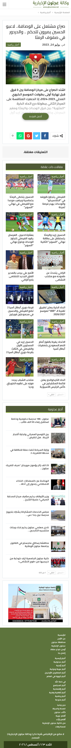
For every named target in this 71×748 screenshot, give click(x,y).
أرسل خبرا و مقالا (58, 649)
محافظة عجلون (58, 642)
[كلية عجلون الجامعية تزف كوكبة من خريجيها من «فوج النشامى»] (58, 562)
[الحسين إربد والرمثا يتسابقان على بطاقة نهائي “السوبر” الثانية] (51, 222)
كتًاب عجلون (60, 712)
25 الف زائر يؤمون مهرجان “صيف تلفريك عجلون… (27, 467)
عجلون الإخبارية (58, 645)
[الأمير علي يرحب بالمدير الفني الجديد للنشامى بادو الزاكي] (20, 260)
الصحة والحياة (59, 708)
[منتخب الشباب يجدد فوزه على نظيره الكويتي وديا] (20, 367)
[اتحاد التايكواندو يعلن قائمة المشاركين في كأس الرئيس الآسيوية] (51, 367)
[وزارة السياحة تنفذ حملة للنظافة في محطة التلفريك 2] (58, 453)
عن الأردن (61, 638)
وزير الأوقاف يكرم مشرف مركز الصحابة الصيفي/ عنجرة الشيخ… (28, 498)
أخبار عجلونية (59, 662)
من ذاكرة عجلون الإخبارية (54, 723)
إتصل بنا (62, 653)
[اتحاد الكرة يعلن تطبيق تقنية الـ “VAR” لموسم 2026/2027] (51, 294)
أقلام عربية (61, 715)
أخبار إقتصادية (59, 689)
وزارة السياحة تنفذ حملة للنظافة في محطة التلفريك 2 (29, 451)
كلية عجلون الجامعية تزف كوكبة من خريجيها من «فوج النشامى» (29, 560)
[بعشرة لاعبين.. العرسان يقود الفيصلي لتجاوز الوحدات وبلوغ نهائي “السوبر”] (20, 222)
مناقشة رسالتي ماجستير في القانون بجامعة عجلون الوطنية (29, 544)
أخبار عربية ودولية (58, 669)
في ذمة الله (60, 681)
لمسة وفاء (60, 726)
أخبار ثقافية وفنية (57, 692)
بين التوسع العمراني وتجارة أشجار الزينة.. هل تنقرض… (31, 436)
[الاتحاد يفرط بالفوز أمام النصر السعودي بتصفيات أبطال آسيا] (51, 329)
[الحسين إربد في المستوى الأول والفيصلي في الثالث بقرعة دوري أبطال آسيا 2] (20, 329)
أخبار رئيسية (60, 658)
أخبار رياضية (13, 44)
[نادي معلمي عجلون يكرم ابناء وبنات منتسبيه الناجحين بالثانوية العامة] (58, 531)
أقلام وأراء (61, 719)
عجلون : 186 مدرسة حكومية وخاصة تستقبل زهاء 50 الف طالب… (30, 420)
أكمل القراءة (35, 116)
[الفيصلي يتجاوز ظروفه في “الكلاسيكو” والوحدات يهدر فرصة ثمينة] (51, 184)
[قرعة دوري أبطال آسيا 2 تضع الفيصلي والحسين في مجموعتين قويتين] (20, 294)
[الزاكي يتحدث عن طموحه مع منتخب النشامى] (51, 260)
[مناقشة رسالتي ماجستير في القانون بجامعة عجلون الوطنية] (58, 547)
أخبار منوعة (60, 699)
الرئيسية (62, 635)
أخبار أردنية (61, 665)
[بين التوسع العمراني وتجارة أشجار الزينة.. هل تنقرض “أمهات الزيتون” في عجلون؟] (58, 438)
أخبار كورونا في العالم (56, 676)
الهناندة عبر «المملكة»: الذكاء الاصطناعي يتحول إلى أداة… (32, 482)
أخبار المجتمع (59, 685)
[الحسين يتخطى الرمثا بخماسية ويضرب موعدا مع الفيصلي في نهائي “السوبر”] (20, 184)
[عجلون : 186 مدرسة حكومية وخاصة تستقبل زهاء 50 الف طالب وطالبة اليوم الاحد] (58, 422)
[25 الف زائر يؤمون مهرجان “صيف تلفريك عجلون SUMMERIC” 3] (58, 469)
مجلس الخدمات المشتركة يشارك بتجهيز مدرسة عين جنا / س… (27, 513)
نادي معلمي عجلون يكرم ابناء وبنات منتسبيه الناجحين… (29, 529)
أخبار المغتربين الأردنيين (55, 672)
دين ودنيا (61, 705)
